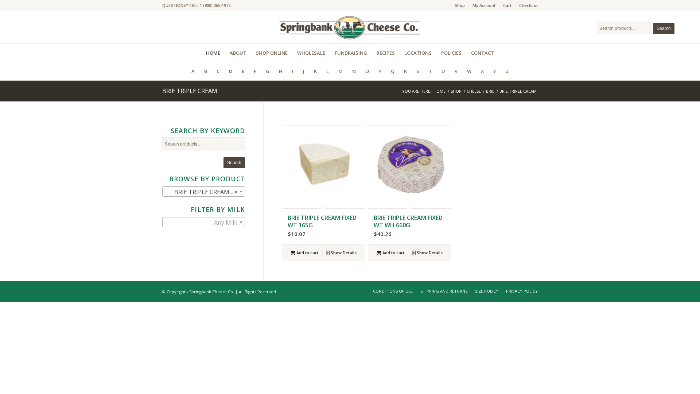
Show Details (343, 252)
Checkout (528, 5)
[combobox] (203, 191)
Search (664, 28)
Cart (507, 5)
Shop (460, 5)
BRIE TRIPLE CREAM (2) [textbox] (202, 192)
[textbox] (204, 222)
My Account (483, 5)
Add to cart (306, 252)
